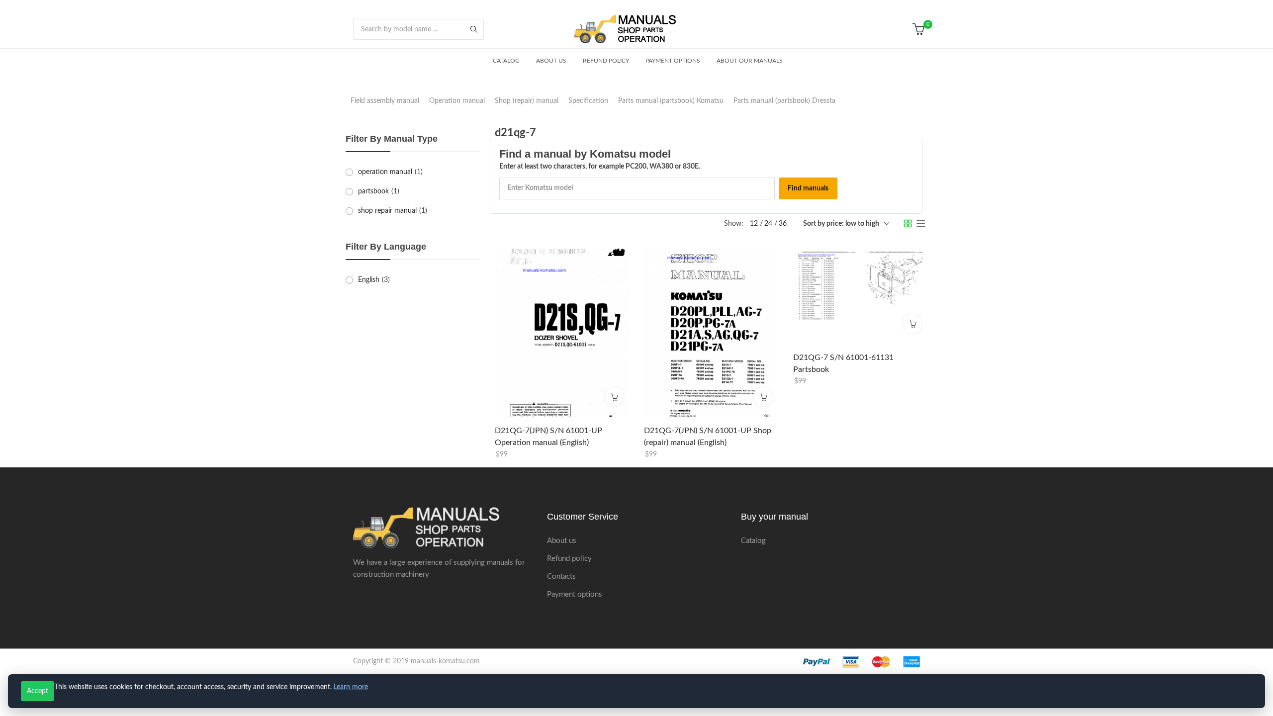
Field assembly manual (385, 100)
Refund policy (569, 558)
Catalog (753, 540)
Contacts (561, 576)
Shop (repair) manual (526, 100)
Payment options (574, 594)
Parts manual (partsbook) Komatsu (671, 100)
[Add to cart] (614, 396)
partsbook (373, 191)
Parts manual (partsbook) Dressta (784, 100)
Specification (588, 100)
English (368, 279)
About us (561, 540)
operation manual (385, 172)
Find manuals (808, 188)
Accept (37, 691)
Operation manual (457, 100)
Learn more (351, 687)
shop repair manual (387, 210)
